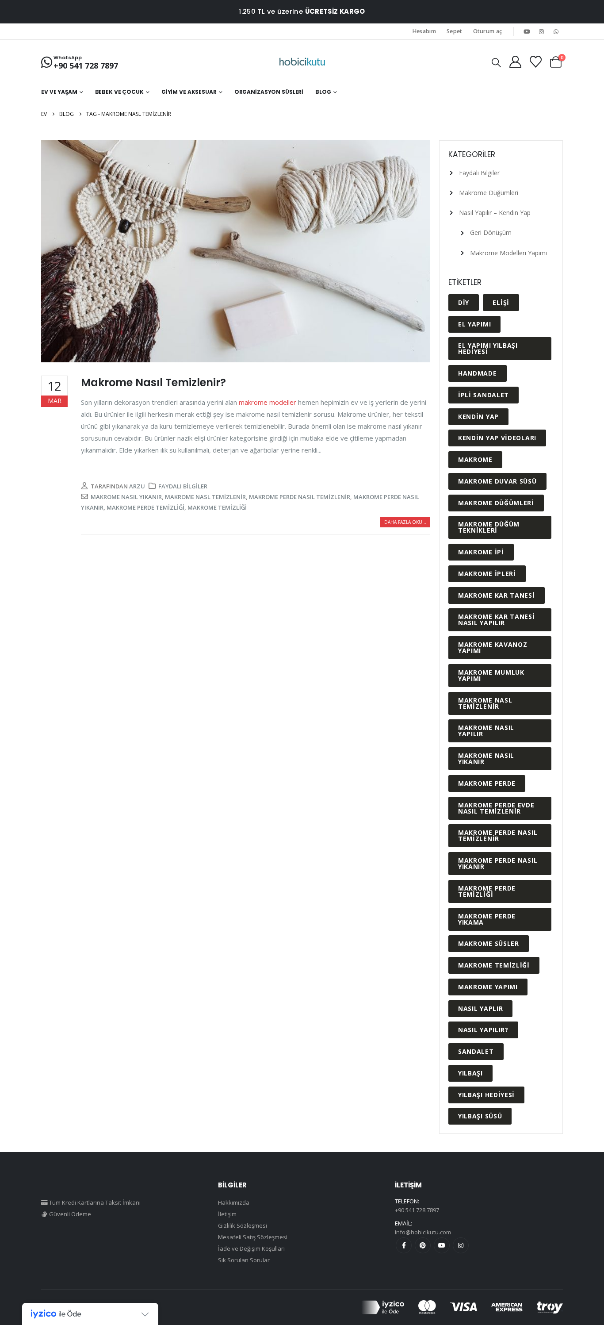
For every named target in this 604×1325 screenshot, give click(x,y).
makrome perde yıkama (487, 919)
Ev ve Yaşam (59, 92)
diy (463, 302)
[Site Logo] (302, 62)
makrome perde (487, 783)
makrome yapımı (488, 987)
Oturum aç (487, 31)
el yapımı (474, 324)
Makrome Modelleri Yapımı (508, 253)
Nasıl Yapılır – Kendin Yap (495, 212)
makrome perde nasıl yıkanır (497, 863)
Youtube (442, 1245)
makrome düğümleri (496, 503)
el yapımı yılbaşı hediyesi (488, 348)
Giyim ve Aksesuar (189, 92)
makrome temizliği (217, 507)
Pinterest (423, 1245)
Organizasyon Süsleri (269, 92)
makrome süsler (488, 943)
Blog (323, 92)
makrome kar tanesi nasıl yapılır (496, 619)
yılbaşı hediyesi (486, 1095)
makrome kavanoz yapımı (493, 647)
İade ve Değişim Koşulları (251, 1248)
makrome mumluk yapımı (491, 675)
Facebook (404, 1245)
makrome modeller (267, 402)
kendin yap (478, 416)
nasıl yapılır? (483, 1029)
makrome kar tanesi (496, 595)
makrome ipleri (487, 573)
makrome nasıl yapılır (486, 730)
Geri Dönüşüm (491, 232)
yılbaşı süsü (480, 1116)
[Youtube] (526, 31)
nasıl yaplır (480, 1008)
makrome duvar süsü (497, 481)
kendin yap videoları (497, 438)
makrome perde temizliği (145, 507)
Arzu (137, 486)
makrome (475, 459)
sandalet (476, 1051)
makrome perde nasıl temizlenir (299, 497)
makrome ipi (481, 552)
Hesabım (424, 31)
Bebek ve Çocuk (119, 92)
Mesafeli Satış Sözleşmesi (252, 1237)
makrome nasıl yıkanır (126, 497)
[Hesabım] (515, 62)
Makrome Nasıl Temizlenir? (153, 382)
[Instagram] (541, 31)
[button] (496, 62)
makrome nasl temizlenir (205, 497)
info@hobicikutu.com (423, 1232)
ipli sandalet (483, 395)
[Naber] (556, 31)
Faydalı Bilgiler (182, 486)
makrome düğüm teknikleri (489, 527)
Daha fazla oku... (405, 522)
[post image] (235, 251)
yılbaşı (470, 1073)
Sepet (455, 31)
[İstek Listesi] (535, 62)
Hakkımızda (233, 1202)
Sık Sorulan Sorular (244, 1260)
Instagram (461, 1245)
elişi (501, 302)
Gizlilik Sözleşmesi (242, 1225)
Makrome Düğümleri (488, 192)
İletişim (227, 1214)
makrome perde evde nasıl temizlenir (496, 808)
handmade (477, 373)
